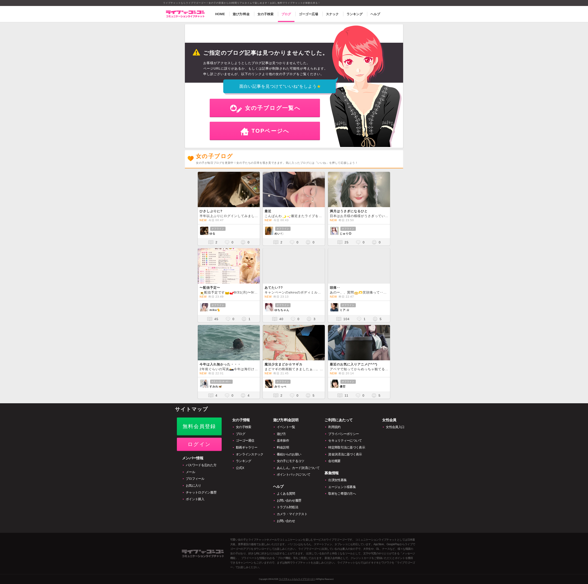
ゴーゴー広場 (308, 14)
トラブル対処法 (287, 507)
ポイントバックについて (293, 474)
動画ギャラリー (246, 447)
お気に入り (193, 485)
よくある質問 (286, 493)
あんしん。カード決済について (298, 468)
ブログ (286, 14)
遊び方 (281, 434)
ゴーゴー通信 (245, 440)
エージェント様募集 (342, 487)
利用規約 (334, 427)
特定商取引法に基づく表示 (346, 447)
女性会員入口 (395, 427)
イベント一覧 (286, 427)
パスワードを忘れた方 (201, 465)
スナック (332, 14)
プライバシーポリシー (343, 434)
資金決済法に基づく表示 (345, 454)
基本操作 (283, 440)
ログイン (199, 444)
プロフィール (195, 478)
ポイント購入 (195, 499)
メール (190, 472)
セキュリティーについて (345, 440)
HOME (220, 14)
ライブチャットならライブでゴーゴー (297, 579)
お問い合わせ (286, 521)
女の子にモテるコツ (290, 461)
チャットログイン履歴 (201, 492)
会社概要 (334, 461)
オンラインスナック (249, 454)
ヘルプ (375, 14)
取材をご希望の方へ (342, 493)
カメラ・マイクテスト (292, 514)
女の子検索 (265, 14)
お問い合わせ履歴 (289, 500)
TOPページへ (271, 131)
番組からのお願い (289, 454)
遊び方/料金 (241, 14)
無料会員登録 (199, 426)
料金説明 (283, 447)
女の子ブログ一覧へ (273, 108)
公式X (240, 468)
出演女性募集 (337, 480)
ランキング (355, 14)
